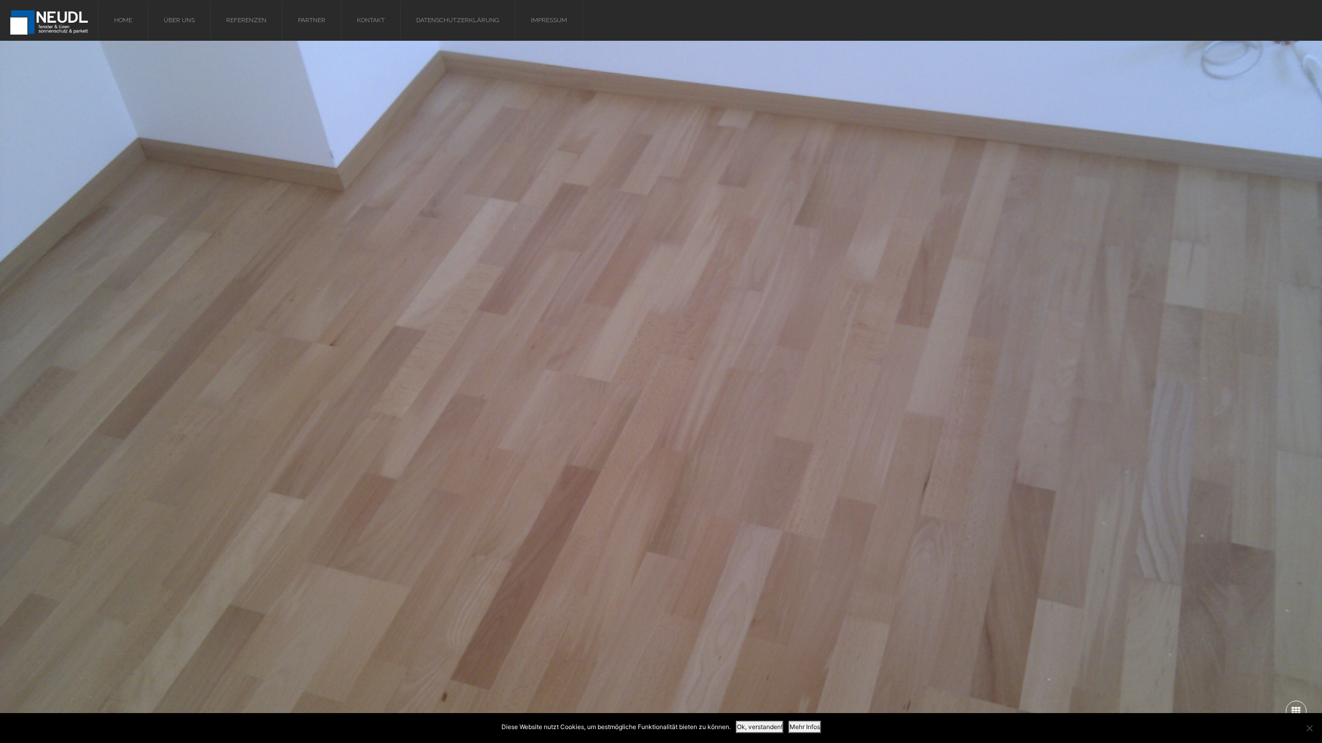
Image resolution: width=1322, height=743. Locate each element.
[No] (1309, 728)
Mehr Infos (805, 727)
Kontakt (371, 20)
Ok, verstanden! (759, 727)
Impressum (549, 20)
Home (123, 20)
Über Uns (179, 20)
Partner (311, 20)
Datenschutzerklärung (457, 20)
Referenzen (246, 20)
